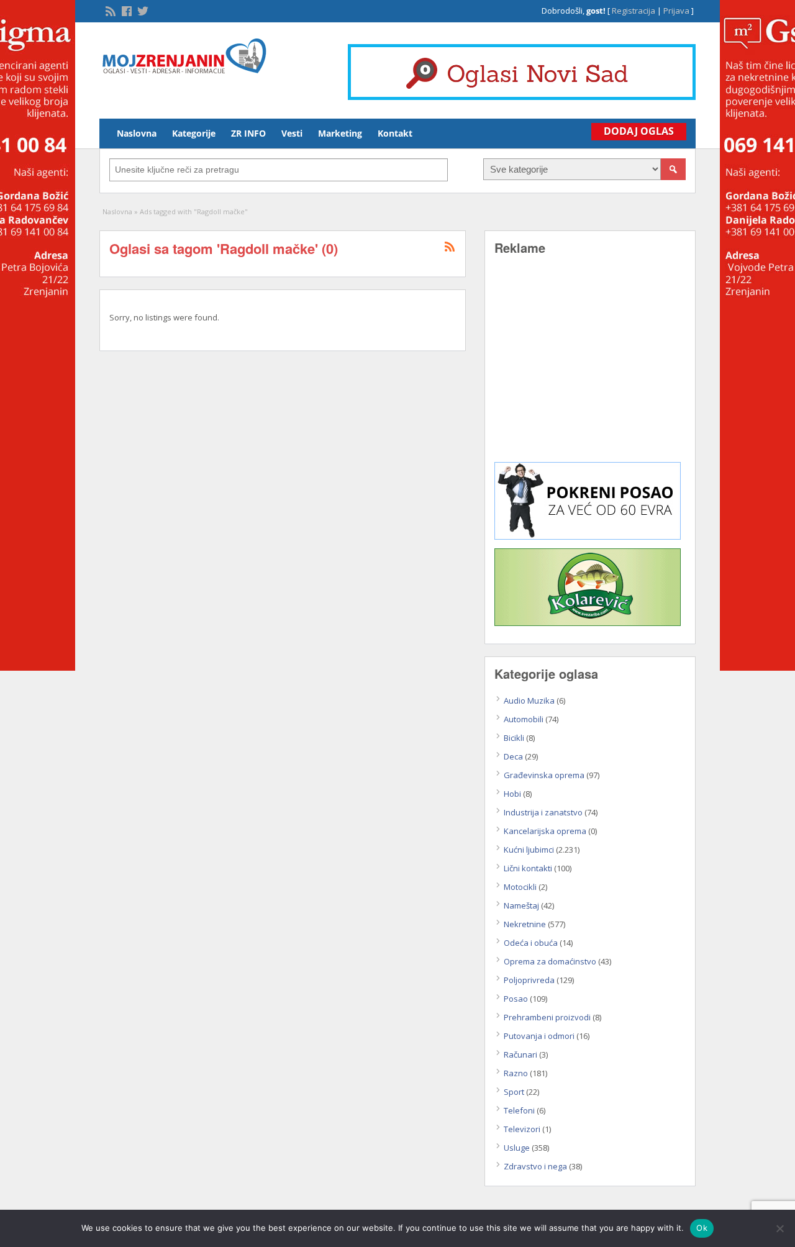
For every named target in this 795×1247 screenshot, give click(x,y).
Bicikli (514, 737)
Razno (516, 1073)
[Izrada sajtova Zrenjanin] (587, 536)
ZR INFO (248, 133)
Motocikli (520, 886)
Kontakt (395, 133)
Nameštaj (521, 905)
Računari (520, 1054)
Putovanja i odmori (539, 1035)
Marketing (340, 133)
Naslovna (137, 133)
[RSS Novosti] (109, 10)
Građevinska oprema (544, 775)
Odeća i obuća (531, 942)
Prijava (676, 10)
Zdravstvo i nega (535, 1166)
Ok (701, 1228)
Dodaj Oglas (639, 131)
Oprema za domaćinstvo (550, 961)
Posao (516, 998)
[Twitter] (142, 10)
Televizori (522, 1129)
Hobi (512, 793)
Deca (513, 756)
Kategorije (194, 133)
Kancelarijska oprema (545, 831)
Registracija (633, 10)
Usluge (517, 1147)
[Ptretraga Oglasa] (673, 169)
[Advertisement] (590, 367)
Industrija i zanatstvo (543, 812)
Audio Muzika (529, 700)
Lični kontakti (528, 868)
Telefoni (519, 1110)
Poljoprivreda (529, 980)
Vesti (291, 133)
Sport (514, 1091)
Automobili (523, 719)
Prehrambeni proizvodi (547, 1017)
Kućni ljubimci (529, 849)
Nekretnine (525, 924)
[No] (779, 1228)
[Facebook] (125, 10)
